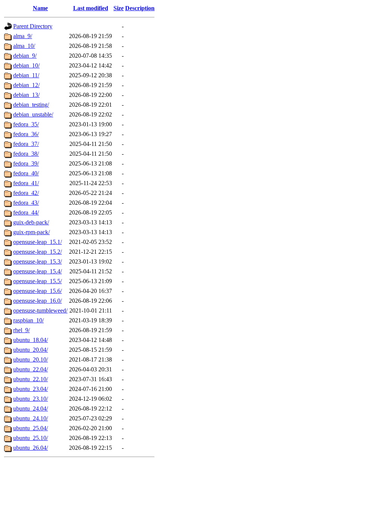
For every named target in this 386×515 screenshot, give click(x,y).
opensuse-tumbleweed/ (40, 310)
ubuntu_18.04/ (30, 340)
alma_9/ (22, 36)
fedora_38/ (26, 153)
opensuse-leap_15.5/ (37, 281)
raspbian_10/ (28, 320)
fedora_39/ (26, 163)
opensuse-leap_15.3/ (37, 261)
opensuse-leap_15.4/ (37, 271)
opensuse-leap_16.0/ (37, 300)
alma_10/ (24, 46)
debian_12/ (26, 85)
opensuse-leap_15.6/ (37, 291)
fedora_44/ (26, 212)
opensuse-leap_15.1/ (37, 242)
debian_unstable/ (33, 114)
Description (140, 8)
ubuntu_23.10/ (30, 398)
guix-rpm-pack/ (31, 232)
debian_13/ (26, 95)
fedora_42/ (26, 193)
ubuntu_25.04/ (30, 428)
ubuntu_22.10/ (30, 379)
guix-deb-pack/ (31, 222)
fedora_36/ (26, 134)
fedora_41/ (26, 183)
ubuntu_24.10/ (30, 418)
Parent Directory (32, 26)
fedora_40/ (26, 173)
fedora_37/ (26, 144)
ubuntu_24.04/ (30, 408)
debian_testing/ (31, 104)
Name (40, 8)
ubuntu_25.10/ (30, 438)
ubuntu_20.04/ (30, 349)
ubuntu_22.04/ (30, 369)
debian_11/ (26, 75)
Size (118, 8)
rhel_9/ (21, 330)
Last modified (90, 8)
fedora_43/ (26, 202)
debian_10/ (26, 65)
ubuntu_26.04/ (30, 447)
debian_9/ (25, 55)
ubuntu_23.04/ (30, 389)
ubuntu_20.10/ (30, 359)
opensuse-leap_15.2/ (37, 251)
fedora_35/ (26, 124)
